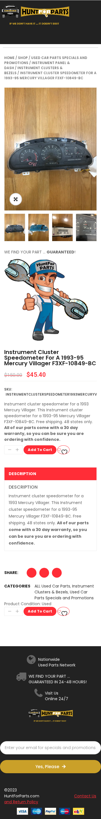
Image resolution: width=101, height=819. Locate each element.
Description (22, 474)
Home (9, 57)
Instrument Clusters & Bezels (64, 589)
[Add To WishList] (63, 449)
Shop (23, 57)
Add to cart (40, 449)
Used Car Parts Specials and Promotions (64, 595)
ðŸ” (15, 199)
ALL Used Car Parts (52, 586)
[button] (31, 574)
